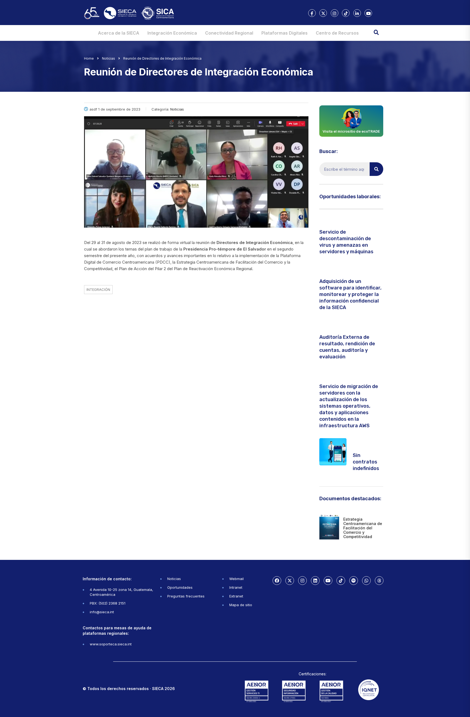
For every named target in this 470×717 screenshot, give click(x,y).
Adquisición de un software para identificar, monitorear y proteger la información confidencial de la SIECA (350, 294)
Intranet (235, 587)
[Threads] (379, 580)
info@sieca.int (102, 612)
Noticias (174, 578)
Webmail (236, 578)
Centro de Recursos (337, 33)
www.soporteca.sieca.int (111, 644)
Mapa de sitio (240, 605)
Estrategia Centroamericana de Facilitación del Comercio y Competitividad (362, 528)
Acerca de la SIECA (118, 33)
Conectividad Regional (229, 33)
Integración (98, 289)
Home (89, 58)
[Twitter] (289, 580)
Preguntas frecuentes (186, 596)
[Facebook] (277, 580)
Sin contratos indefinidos (366, 461)
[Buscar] (376, 169)
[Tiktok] (340, 580)
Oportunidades (180, 587)
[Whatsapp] (366, 580)
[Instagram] (302, 580)
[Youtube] (328, 580)
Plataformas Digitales (284, 33)
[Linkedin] (315, 580)
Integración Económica (172, 33)
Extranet (236, 596)
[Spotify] (353, 580)
